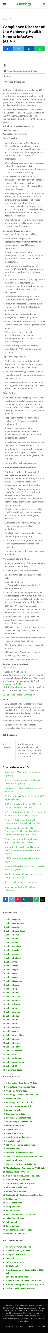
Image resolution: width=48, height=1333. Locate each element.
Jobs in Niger (12, 977)
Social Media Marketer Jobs (19, 1229)
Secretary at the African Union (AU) (21, 882)
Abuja (8, 76)
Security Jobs (12, 1226)
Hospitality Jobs (13, 1141)
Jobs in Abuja (12, 927)
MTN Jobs (10, 1258)
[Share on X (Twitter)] (18, 48)
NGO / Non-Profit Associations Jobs (23, 1175)
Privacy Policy (11, 1326)
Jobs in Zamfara (13, 946)
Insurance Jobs (13, 1148)
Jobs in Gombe (13, 1012)
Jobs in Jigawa (13, 1004)
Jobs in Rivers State (15, 931)
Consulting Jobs (13, 1110)
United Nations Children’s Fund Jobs (23, 1280)
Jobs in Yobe (12, 942)
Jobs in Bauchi (13, 1046)
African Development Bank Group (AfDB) (25, 1284)
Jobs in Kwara (12, 985)
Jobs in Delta (12, 1031)
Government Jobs (14, 1133)
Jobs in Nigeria (13, 919)
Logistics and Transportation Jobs (22, 1164)
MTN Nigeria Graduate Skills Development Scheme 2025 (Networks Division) (25, 813)
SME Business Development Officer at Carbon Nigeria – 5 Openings (23, 805)
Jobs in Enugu (12, 1015)
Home (5, 19)
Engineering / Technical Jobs (19, 1121)
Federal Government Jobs (18, 1246)
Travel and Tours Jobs (16, 1233)
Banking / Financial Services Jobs (22, 1094)
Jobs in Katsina (13, 996)
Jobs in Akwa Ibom (15, 1062)
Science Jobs (12, 1222)
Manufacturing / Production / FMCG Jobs (25, 1168)
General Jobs (12, 1129)
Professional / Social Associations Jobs (24, 1195)
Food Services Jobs (15, 1125)
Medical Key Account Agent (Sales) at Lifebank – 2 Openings (22, 782)
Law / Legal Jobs (14, 1160)
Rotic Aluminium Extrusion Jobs (21, 1214)
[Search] (44, 4)
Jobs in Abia (11, 1054)
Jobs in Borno (12, 934)
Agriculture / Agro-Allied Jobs (20, 1086)
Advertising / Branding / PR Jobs (21, 1083)
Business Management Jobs (19, 1106)
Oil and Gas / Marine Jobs (18, 1179)
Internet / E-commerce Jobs (19, 1152)
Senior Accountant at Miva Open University (20, 888)
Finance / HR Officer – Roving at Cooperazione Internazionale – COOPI (23, 821)
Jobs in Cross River (15, 1035)
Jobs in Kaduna (13, 1000)
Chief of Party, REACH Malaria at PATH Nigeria (23, 860)
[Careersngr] (24, 4)
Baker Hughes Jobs (15, 1262)
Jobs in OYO (11, 961)
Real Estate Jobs (14, 1202)
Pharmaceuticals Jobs (16, 1187)
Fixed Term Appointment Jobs (22, 70)
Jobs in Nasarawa (14, 981)
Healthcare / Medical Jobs (18, 1137)
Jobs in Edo (11, 1023)
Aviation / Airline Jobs (16, 1090)
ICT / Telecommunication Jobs (20, 1144)
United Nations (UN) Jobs (18, 1250)
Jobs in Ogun (12, 969)
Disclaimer (41, 1326)
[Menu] (4, 4)
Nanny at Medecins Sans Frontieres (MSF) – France (24, 790)
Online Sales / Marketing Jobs (20, 1183)
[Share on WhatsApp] (40, 48)
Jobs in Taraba (12, 950)
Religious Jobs (13, 1206)
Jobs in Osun (12, 973)
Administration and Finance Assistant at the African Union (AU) (23, 876)
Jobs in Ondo (12, 965)
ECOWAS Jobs (12, 1266)
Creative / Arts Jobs (15, 1114)
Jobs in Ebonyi (13, 1027)
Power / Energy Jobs (16, 1191)
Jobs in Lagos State (15, 923)
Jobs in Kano (12, 938)
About (22, 1326)
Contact (31, 1326)
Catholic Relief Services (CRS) (20, 1288)
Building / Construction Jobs (19, 1102)
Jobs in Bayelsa (13, 1043)
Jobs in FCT (11, 1066)
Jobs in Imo (11, 1008)
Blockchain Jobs (13, 1098)
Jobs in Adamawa (14, 1058)
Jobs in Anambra (14, 1050)
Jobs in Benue (12, 1039)
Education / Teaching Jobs (18, 1117)
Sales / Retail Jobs (15, 1218)
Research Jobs (13, 1210)
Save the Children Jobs (17, 1276)
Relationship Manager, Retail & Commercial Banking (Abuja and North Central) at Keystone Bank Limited (23, 831)
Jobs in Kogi (11, 988)
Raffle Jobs (11, 1198)
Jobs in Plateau (13, 958)
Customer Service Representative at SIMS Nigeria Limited (24, 797)
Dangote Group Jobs (16, 1254)
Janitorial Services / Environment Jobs (24, 1156)
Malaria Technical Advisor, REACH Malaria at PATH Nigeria (24, 868)
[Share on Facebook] (8, 48)
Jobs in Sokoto (13, 954)
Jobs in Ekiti (12, 1019)
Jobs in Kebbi (12, 992)
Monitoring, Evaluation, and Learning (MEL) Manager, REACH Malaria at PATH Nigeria (23, 850)
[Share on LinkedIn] (29, 48)
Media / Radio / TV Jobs (17, 1171)
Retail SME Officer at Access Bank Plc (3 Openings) (24, 774)
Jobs (11, 19)
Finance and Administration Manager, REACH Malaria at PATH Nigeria (22, 840)
